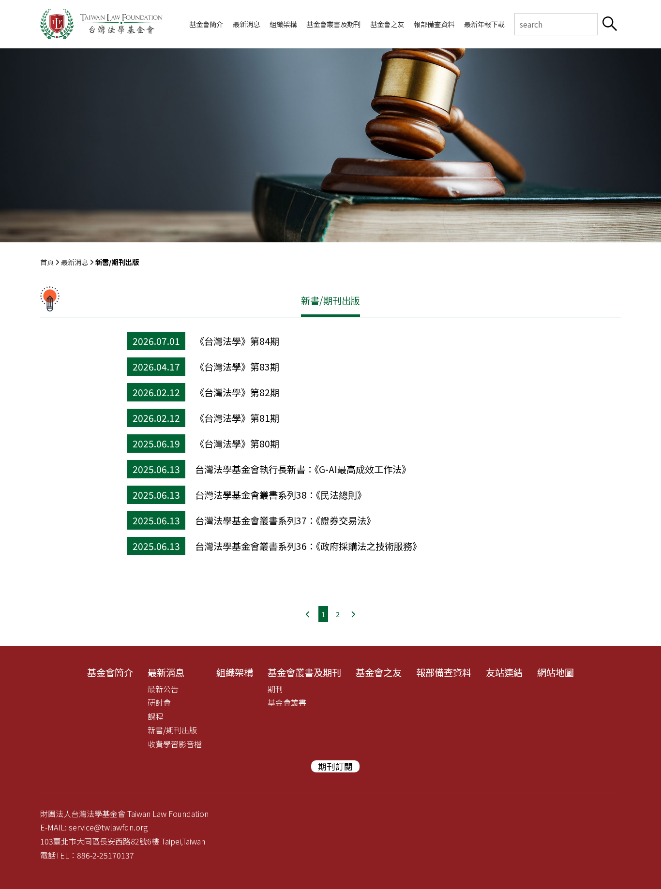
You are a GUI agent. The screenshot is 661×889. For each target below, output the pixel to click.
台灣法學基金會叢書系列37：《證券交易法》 (285, 520)
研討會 (159, 702)
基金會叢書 (287, 702)
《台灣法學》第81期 (237, 418)
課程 (155, 716)
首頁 (47, 262)
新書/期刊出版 (172, 730)
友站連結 (504, 672)
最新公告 (163, 689)
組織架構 (283, 24)
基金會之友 (387, 24)
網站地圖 (555, 672)
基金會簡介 (206, 24)
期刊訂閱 (335, 766)
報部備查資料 (434, 24)
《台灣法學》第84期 (237, 341)
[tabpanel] (330, 145)
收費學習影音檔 (175, 744)
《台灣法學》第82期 (237, 392)
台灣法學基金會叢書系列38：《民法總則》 (280, 495)
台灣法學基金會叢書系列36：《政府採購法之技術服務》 (308, 546)
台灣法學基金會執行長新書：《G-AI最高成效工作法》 (303, 469)
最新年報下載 (484, 24)
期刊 (275, 689)
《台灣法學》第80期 (237, 443)
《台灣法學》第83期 (237, 366)
